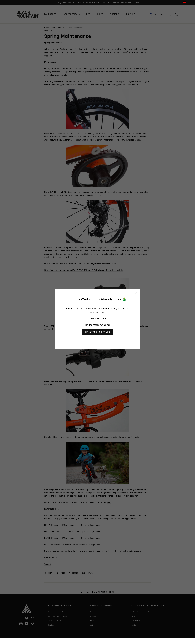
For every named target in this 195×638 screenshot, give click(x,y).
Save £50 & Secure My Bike (97, 332)
